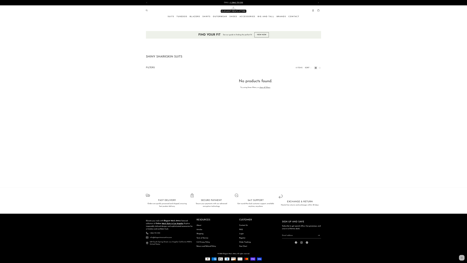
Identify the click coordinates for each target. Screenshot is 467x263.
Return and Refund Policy (206, 246)
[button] (308, 67)
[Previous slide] (146, 2)
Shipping (200, 234)
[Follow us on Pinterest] (307, 242)
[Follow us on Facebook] (296, 242)
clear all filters (264, 87)
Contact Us (243, 225)
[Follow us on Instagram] (301, 242)
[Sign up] (319, 235)
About (199, 225)
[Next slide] (318, 2)
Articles (199, 229)
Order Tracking (245, 242)
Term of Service (202, 238)
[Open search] (146, 10)
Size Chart (243, 246)
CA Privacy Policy (203, 242)
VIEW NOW (261, 35)
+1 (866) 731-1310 (236, 3)
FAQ (241, 229)
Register (242, 238)
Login (241, 234)
